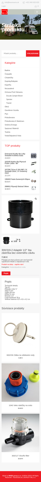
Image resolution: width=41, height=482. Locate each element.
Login (4, 6)
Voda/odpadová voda (13, 136)
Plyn (6, 114)
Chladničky (9, 78)
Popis (6, 273)
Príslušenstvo (10, 117)
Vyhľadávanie (32, 53)
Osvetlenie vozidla (12, 110)
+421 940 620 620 (32, 2)
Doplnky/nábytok (11, 81)
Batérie (7, 70)
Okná (7, 107)
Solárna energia (11, 125)
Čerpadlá (8, 74)
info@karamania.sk (12, 2)
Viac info (19, 339)
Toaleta (7, 132)
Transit (8, 103)
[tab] (6, 273)
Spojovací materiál (12, 128)
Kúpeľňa (8, 85)
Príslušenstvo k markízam (14, 121)
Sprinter (9, 99)
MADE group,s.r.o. (15, 476)
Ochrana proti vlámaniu (14, 92)
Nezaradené (9, 88)
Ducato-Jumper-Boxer (14, 96)
